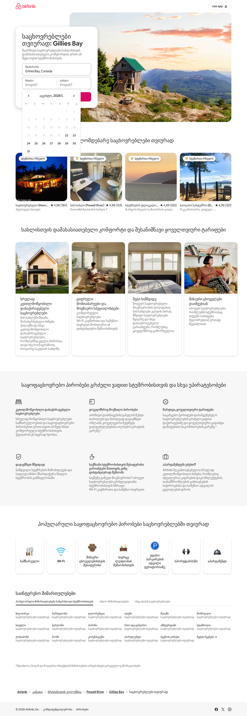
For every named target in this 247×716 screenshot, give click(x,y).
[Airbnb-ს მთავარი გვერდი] (26, 6)
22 (66, 135)
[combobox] (56, 71)
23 (74, 135)
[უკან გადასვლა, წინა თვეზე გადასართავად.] (29, 96)
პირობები (82, 709)
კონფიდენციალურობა (57, 709)
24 (28, 143)
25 (36, 143)
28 (59, 143)
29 (66, 143)
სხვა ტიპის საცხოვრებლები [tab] (152, 601)
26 (43, 143)
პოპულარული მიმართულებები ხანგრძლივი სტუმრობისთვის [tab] (54, 601)
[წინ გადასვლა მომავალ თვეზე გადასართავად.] (74, 96)
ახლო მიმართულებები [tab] (114, 601)
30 (74, 143)
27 (51, 143)
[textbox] (39, 84)
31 (28, 151)
